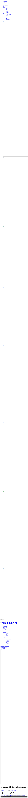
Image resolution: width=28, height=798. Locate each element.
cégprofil (7, 15)
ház (6, 9)
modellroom (5, 5)
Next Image (3, 648)
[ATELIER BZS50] (9, 623)
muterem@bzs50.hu (5, 646)
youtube (4, 3)
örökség (7, 12)
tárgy (7, 11)
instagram (5, 2)
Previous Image (4, 647)
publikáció (8, 19)
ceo (6, 18)
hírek (4, 6)
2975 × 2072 (13, 790)
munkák (4, 7)
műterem (7, 16)
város (7, 8)
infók (4, 13)
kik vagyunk (8, 14)
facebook (5, 1)
